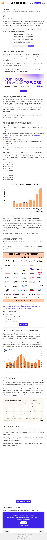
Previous (7, 531)
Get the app (28, 536)
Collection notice (29, 534)
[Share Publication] (33, 3)
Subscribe (37, 3)
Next (41, 531)
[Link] (1, 51)
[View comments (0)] (8, 19)
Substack (18, 538)
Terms (26, 534)
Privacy (23, 534)
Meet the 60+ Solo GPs (9, 429)
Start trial (23, 522)
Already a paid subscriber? (23, 525)
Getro (4, 59)
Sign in (43, 3)
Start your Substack (21, 536)
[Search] (30, 3)
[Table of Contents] (1, 270)
